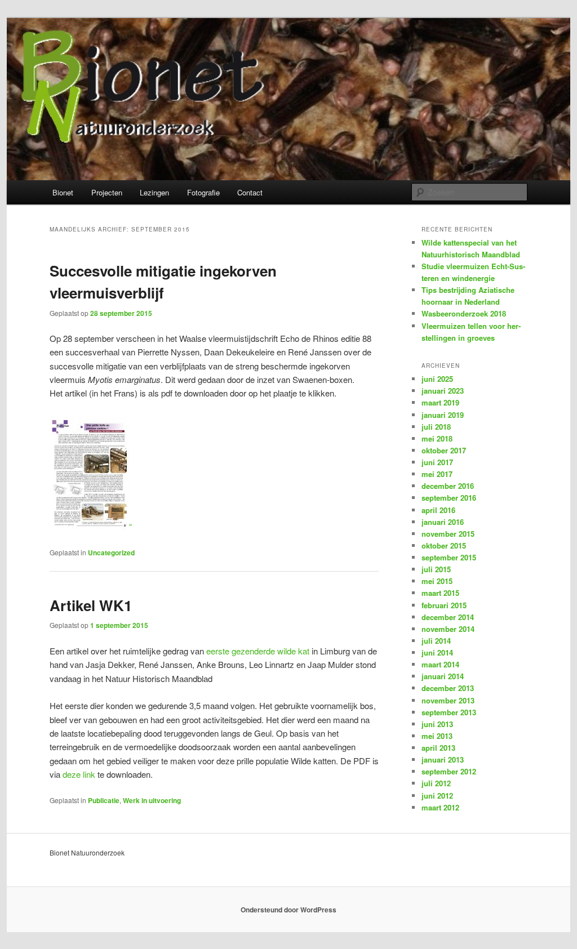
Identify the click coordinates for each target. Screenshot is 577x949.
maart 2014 (440, 664)
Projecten (106, 192)
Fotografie (203, 192)
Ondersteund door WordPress (288, 910)
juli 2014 (436, 640)
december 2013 (447, 688)
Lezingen (154, 192)
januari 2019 (442, 414)
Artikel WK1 (91, 605)
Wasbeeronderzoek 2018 (463, 313)
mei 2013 (436, 735)
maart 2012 (440, 807)
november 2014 (447, 628)
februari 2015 (444, 605)
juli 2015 (436, 569)
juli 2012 (436, 783)
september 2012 (448, 771)
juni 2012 (437, 795)
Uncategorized (111, 552)
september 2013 (448, 712)
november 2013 (447, 700)
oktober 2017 (443, 450)
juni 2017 (437, 462)
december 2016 (447, 485)
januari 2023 (442, 390)
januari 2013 (442, 759)
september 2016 (448, 497)
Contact (250, 192)
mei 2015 (436, 581)
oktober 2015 (443, 545)
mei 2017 (436, 474)
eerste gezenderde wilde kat (257, 651)
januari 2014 (442, 676)
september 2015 (448, 557)
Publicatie (103, 800)
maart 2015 (440, 592)
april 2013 (438, 747)
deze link (79, 774)
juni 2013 (437, 724)
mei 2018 (436, 438)
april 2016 (438, 510)
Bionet (62, 192)
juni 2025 (437, 378)
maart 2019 (440, 402)
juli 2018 (436, 426)
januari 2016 (442, 521)
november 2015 (447, 533)
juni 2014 (437, 652)
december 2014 (447, 617)
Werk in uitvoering (152, 800)
